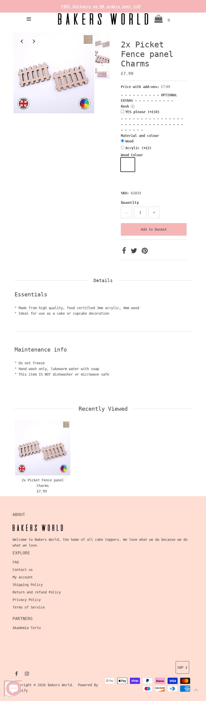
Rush (125, 106)
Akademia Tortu (27, 628)
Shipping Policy (28, 585)
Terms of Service (29, 607)
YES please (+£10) (142, 112)
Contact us (23, 570)
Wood (129, 141)
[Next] (33, 41)
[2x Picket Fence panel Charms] (42, 447)
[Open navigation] (29, 19)
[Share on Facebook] (125, 252)
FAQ (16, 562)
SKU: (125, 193)
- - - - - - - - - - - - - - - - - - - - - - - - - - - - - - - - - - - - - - (152, 124)
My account (23, 577)
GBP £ (182, 667)
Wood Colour (132, 155)
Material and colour (140, 136)
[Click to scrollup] (196, 691)
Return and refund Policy (37, 592)
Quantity (130, 202)
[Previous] (21, 41)
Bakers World (60, 685)
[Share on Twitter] (135, 252)
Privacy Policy (27, 600)
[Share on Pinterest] (145, 252)
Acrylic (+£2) (138, 148)
